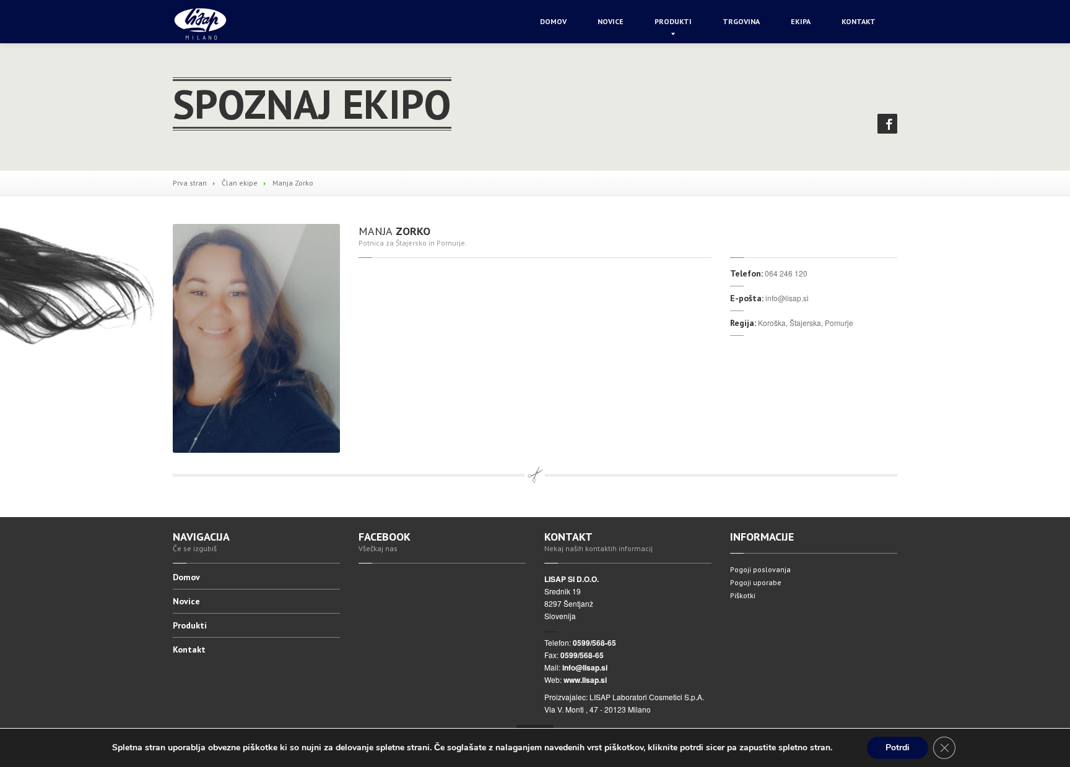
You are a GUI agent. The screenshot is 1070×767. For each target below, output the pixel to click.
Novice (611, 21)
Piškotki (742, 595)
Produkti (673, 21)
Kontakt (859, 21)
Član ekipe (240, 182)
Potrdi (897, 747)
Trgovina (741, 21)
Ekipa (801, 21)
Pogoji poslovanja (760, 569)
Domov (553, 21)
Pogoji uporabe (755, 582)
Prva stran (190, 182)
